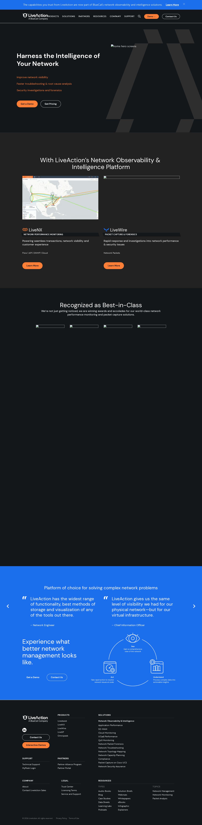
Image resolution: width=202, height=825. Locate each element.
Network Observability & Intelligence (116, 720)
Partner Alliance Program (69, 764)
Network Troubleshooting (110, 747)
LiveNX (61, 724)
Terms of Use (74, 818)
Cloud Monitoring (107, 732)
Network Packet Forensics (110, 743)
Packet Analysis (160, 798)
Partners (84, 16)
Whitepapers (124, 798)
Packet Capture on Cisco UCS (112, 762)
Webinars (122, 794)
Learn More (172, 5)
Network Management (163, 791)
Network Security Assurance (111, 766)
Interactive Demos (36, 745)
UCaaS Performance (107, 736)
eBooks (121, 802)
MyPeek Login (29, 768)
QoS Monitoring (106, 740)
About (25, 786)
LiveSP (61, 732)
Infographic (123, 806)
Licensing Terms (69, 790)
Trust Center (67, 786)
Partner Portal (64, 768)
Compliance (104, 758)
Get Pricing (51, 103)
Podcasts (102, 809)
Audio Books (104, 791)
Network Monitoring (162, 794)
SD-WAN (102, 729)
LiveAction (35, 16)
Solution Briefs (125, 791)
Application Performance (110, 725)
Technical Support (31, 764)
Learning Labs (104, 806)
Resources (104, 780)
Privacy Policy (61, 818)
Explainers (123, 809)
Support (129, 16)
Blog (100, 794)
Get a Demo (27, 103)
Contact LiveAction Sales (34, 790)
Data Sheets (104, 802)
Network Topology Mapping (111, 751)
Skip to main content (13, 3)
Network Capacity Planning (111, 755)
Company (27, 780)
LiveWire (62, 728)
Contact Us (171, 16)
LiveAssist (62, 720)
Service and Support (71, 794)
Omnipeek (63, 735)
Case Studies (104, 798)
